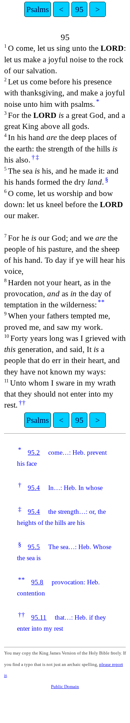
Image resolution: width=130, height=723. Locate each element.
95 (79, 9)
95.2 (34, 452)
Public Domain (65, 686)
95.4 (34, 487)
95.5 (34, 546)
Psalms (37, 9)
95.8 (37, 582)
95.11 (38, 617)
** (101, 302)
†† (22, 402)
